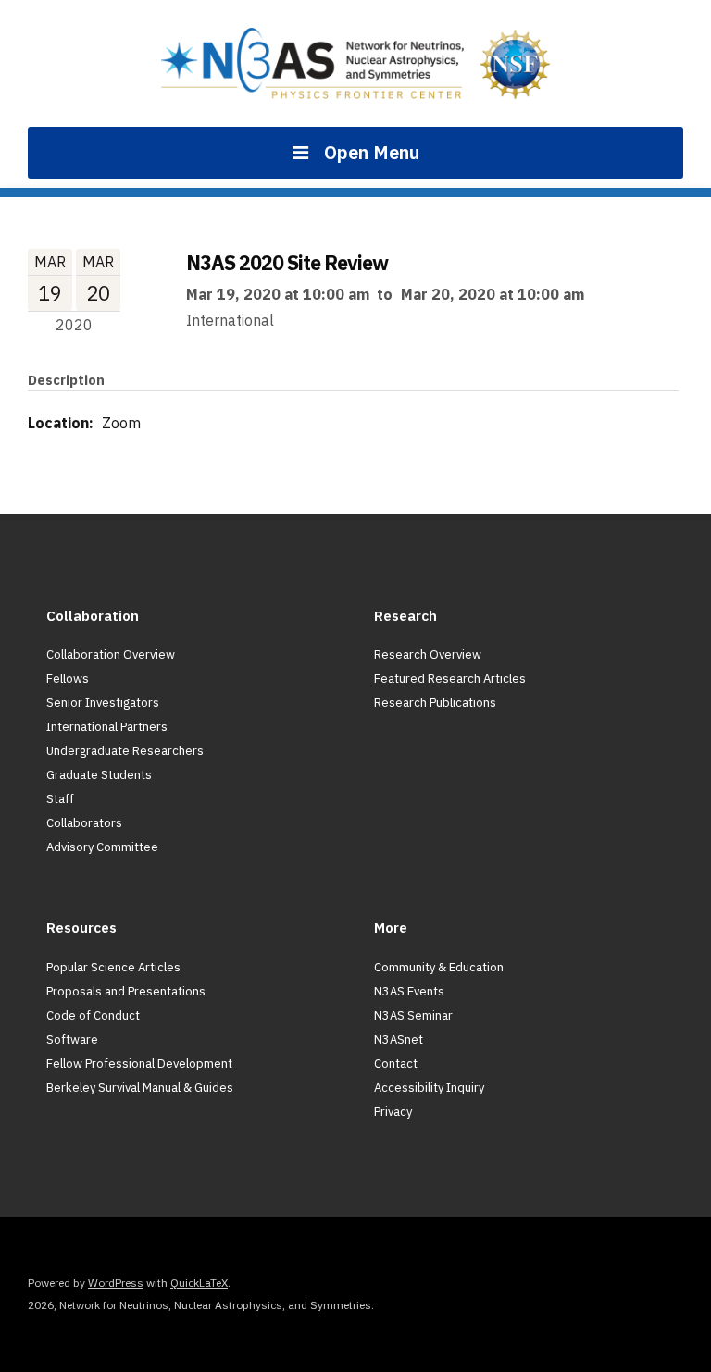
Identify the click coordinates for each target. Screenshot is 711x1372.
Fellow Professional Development (139, 1063)
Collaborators (84, 823)
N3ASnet (398, 1039)
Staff (60, 799)
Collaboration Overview (110, 654)
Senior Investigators (102, 703)
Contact (396, 1063)
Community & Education (439, 967)
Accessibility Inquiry (429, 1087)
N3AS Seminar (413, 1015)
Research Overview (427, 654)
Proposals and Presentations (126, 991)
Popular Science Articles (113, 967)
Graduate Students (99, 775)
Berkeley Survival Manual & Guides (139, 1087)
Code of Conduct (93, 1015)
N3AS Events (409, 991)
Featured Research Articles (450, 678)
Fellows (67, 678)
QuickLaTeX (199, 1283)
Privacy (393, 1111)
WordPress (115, 1283)
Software (72, 1039)
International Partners (107, 727)
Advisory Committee (102, 847)
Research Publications (435, 703)
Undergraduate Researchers (125, 751)
